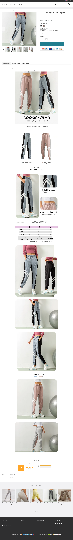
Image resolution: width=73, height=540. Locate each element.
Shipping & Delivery (40, 525)
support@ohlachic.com (8, 525)
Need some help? (40, 520)
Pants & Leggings (12, 10)
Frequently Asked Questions (42, 529)
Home (3, 10)
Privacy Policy (22, 525)
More (69, 7)
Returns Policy (40, 527)
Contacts (4, 520)
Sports (7, 10)
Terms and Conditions (24, 527)
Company (22, 520)
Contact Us (22, 529)
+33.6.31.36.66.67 (7, 523)
